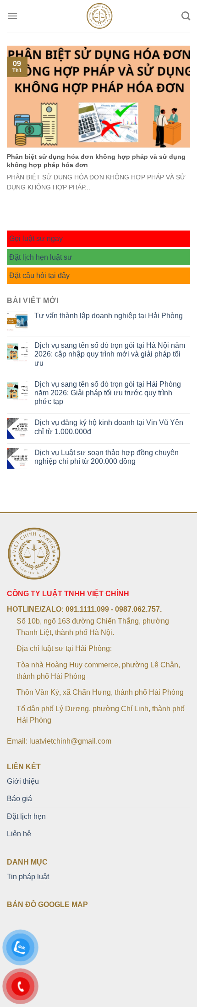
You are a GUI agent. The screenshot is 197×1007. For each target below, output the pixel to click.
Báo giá (19, 798)
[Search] (185, 16)
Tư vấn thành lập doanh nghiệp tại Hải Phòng (108, 316)
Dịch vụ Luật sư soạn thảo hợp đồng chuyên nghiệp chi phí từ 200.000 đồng (106, 457)
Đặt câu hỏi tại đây (39, 275)
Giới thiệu (23, 781)
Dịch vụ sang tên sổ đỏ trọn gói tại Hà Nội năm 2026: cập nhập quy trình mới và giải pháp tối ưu (109, 354)
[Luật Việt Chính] (100, 16)
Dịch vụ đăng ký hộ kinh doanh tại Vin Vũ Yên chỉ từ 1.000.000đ (108, 427)
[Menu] (12, 16)
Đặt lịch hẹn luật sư (40, 257)
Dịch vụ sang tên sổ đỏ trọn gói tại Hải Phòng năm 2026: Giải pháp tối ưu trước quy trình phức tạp (107, 392)
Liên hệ (19, 834)
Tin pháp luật (28, 877)
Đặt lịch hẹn (26, 816)
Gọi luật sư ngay (36, 238)
